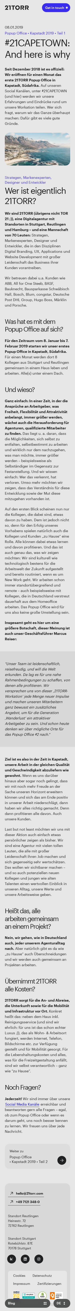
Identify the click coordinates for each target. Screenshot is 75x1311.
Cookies (19, 1275)
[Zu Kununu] (11, 1259)
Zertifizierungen (49, 1283)
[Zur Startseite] (17, 7)
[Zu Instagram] (38, 1259)
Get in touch (54, 7)
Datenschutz (42, 1275)
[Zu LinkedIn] (25, 1259)
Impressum (21, 1283)
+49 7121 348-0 (28, 1202)
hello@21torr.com (29, 1193)
